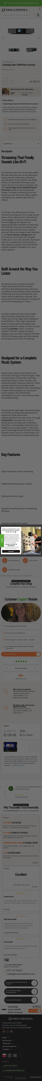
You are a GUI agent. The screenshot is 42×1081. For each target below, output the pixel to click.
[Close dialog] (40, 528)
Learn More (11, 551)
